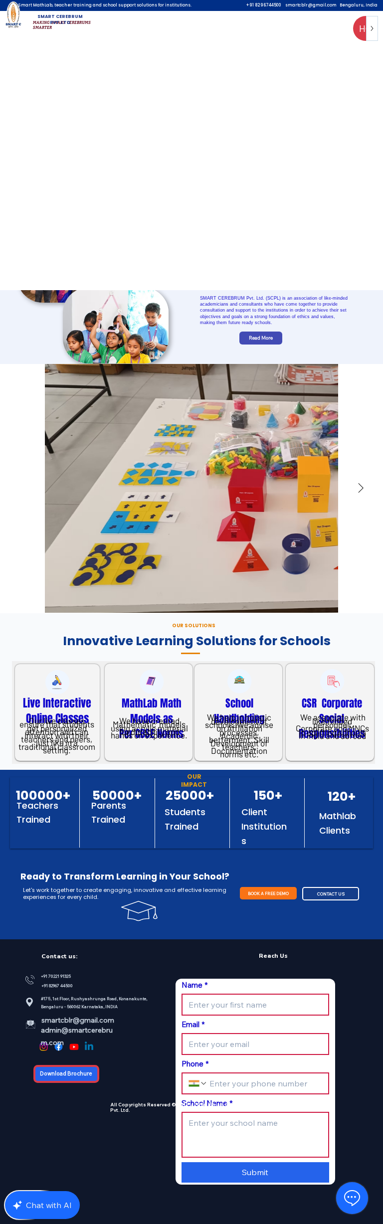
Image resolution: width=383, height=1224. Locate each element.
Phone (195, 1063)
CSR (312, 703)
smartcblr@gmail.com (311, 5)
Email (193, 1024)
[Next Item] (360, 488)
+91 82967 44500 (57, 985)
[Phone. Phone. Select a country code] (198, 1083)
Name (194, 985)
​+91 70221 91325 (56, 976)
